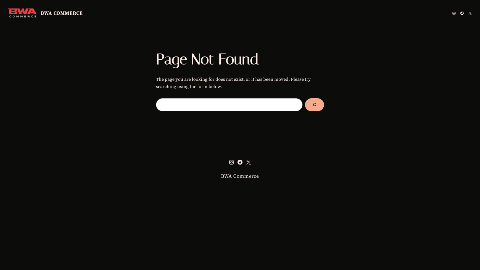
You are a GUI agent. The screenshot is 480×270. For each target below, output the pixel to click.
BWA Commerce (61, 13)
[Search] (314, 104)
